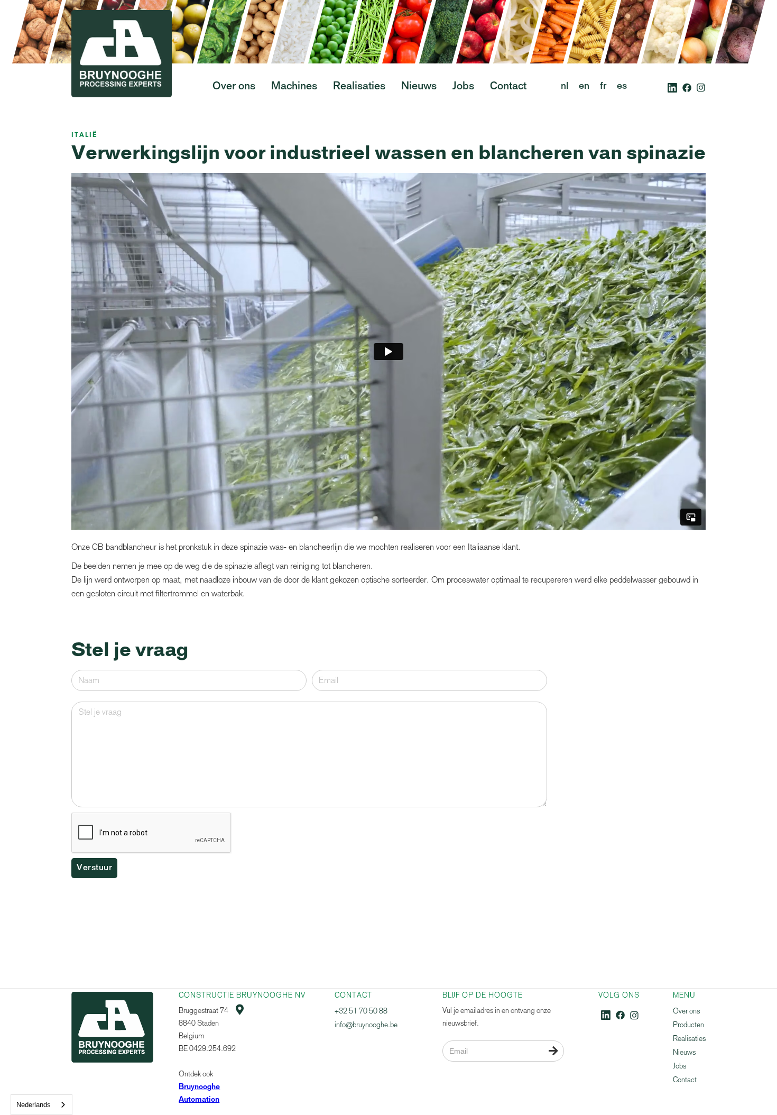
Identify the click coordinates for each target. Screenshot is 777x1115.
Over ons (686, 1011)
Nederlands (33, 1105)
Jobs (679, 1066)
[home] (121, 73)
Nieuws (684, 1052)
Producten (688, 1024)
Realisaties (689, 1038)
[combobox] (41, 1104)
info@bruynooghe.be (366, 1024)
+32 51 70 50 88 (361, 1011)
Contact (685, 1079)
